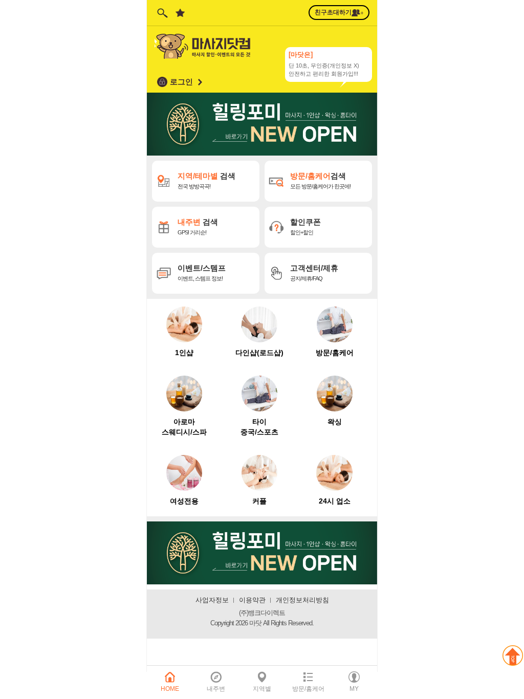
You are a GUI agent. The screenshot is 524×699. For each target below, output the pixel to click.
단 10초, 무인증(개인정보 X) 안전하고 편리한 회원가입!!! (324, 62)
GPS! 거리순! (198, 226)
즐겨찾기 (180, 12)
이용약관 (252, 600)
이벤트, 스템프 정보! (203, 272)
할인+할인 (306, 226)
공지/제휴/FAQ (314, 272)
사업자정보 (212, 600)
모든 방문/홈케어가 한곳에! (320, 180)
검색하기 (162, 12)
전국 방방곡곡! (206, 180)
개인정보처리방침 (302, 600)
